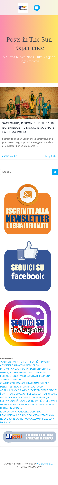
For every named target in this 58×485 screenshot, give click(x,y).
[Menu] (37, 8)
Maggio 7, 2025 (9, 155)
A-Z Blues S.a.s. (45, 463)
